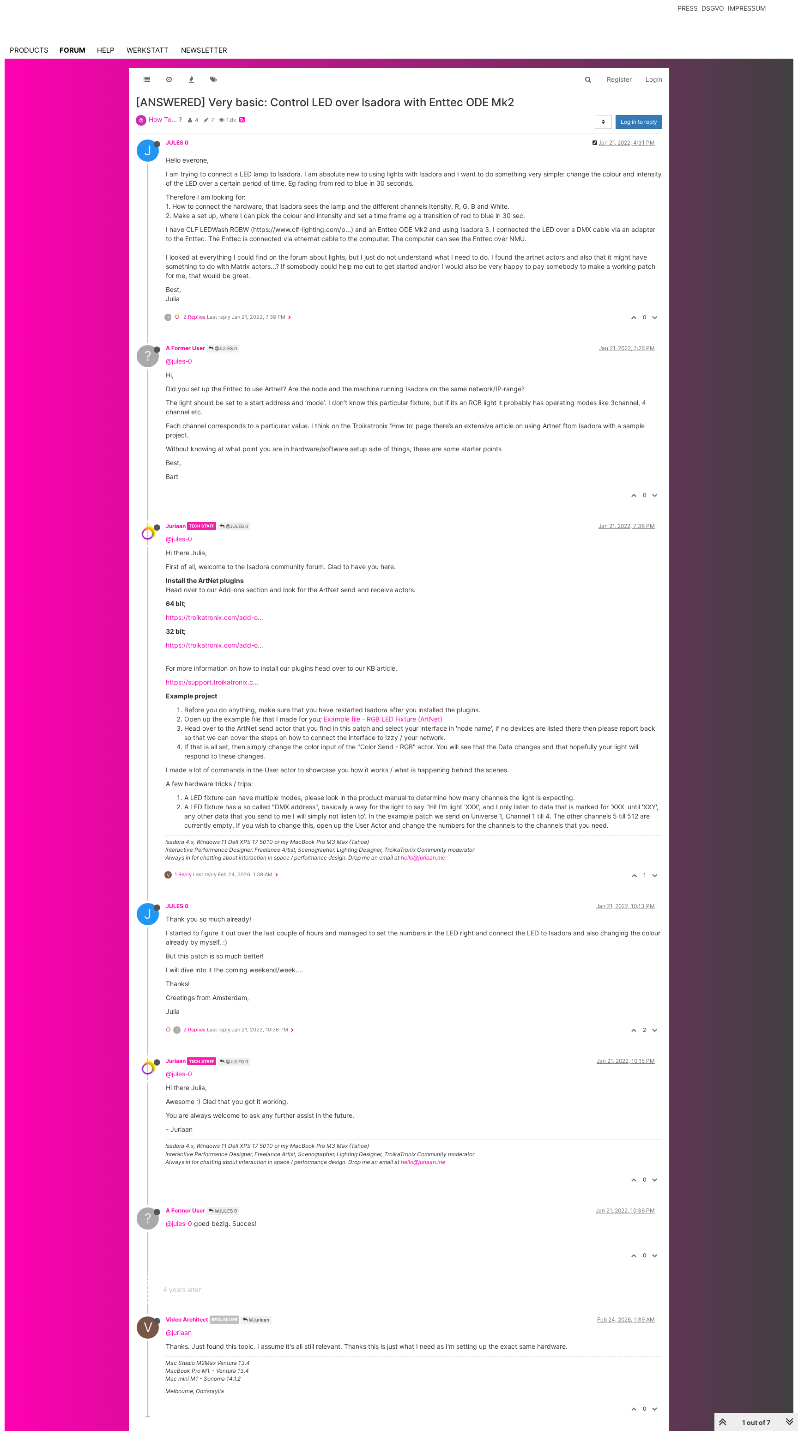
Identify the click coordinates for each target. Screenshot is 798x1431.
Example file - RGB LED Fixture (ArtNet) (383, 719)
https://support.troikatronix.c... (212, 682)
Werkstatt (148, 50)
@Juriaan (258, 1319)
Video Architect (187, 1319)
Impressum (747, 8)
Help (106, 50)
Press (687, 8)
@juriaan (179, 1332)
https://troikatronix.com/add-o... (214, 617)
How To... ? (165, 119)
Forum (72, 50)
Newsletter (204, 50)
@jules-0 (179, 361)
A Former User (185, 348)
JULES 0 (177, 142)
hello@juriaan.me (423, 857)
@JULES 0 (225, 348)
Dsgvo (712, 8)
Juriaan (176, 525)
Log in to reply (639, 121)
